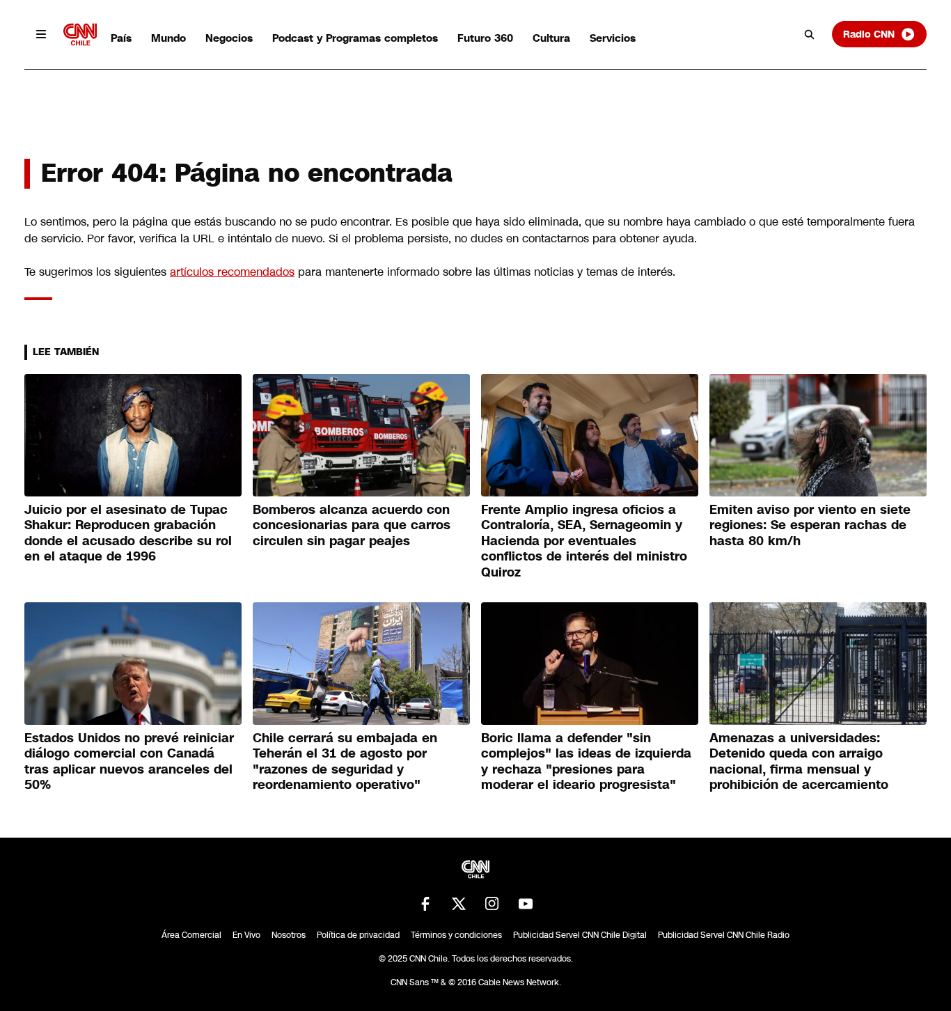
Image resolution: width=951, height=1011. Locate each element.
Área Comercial (191, 935)
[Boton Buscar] (809, 34)
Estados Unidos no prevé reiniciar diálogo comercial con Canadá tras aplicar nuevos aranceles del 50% (129, 761)
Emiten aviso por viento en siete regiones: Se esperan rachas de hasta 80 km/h (810, 525)
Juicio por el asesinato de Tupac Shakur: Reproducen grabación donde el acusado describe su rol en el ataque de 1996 (128, 533)
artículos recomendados (232, 272)
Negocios (229, 38)
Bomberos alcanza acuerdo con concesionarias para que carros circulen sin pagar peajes (351, 525)
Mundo (168, 38)
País (121, 38)
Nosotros (289, 935)
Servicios (613, 38)
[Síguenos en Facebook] (425, 904)
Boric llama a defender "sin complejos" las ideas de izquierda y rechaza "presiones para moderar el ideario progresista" (586, 761)
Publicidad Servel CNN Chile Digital (580, 935)
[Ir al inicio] (80, 34)
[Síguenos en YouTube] (525, 904)
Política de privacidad (358, 935)
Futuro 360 (485, 38)
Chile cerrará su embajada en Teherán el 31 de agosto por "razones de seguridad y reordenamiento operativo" (345, 761)
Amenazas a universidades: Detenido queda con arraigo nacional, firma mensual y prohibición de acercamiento (798, 761)
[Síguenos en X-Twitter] (459, 904)
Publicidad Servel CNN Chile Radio (723, 935)
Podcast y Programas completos (355, 38)
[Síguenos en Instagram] (492, 904)
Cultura (551, 38)
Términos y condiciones (456, 935)
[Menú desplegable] (41, 34)
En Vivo (246, 935)
